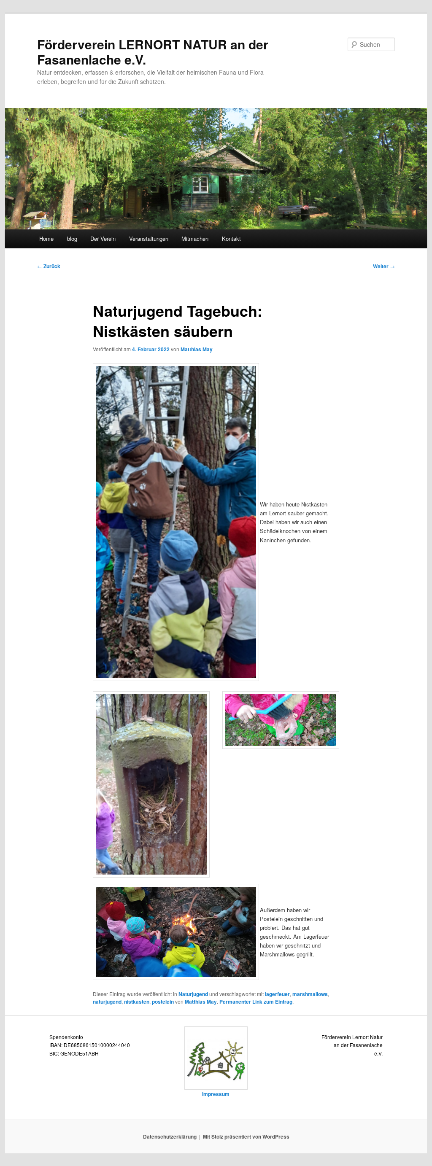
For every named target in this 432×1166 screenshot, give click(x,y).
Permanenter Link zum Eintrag (255, 1001)
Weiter (384, 266)
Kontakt (231, 238)
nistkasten (136, 1001)
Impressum (216, 1094)
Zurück (48, 266)
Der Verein (103, 238)
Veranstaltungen (148, 238)
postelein (163, 1001)
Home (46, 238)
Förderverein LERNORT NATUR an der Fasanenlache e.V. (152, 51)
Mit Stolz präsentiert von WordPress (246, 1136)
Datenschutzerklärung (170, 1136)
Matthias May (197, 349)
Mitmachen (194, 238)
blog (72, 238)
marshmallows (310, 994)
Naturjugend (193, 994)
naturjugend (107, 1001)
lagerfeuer (277, 994)
